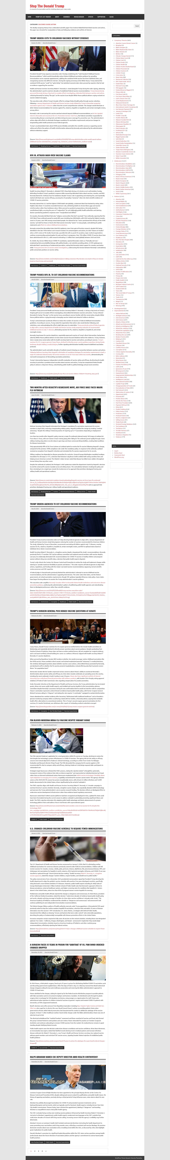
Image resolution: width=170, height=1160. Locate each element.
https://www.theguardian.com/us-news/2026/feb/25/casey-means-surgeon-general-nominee (65, 706)
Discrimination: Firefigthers (124, 166)
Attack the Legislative (122, 330)
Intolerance (117, 161)
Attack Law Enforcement (123, 324)
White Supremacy (121, 193)
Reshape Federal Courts (123, 284)
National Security (121, 265)
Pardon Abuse (120, 398)
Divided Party (120, 362)
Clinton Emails (120, 62)
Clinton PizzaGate (121, 69)
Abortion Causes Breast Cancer (125, 43)
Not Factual (119, 390)
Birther (118, 54)
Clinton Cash (120, 60)
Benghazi (119, 45)
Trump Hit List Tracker (43, 17)
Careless (55, 491)
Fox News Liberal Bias (123, 96)
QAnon (118, 132)
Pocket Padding (121, 409)
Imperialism (119, 246)
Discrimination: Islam (122, 168)
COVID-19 (44, 265)
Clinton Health (120, 64)
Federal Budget (121, 227)
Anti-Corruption (121, 203)
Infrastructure (120, 248)
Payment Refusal (121, 405)
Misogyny (119, 174)
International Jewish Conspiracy (126, 107)
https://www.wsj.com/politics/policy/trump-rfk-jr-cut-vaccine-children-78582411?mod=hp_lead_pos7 (67, 373)
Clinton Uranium (121, 71)
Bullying (118, 339)
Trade (117, 297)
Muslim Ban (119, 263)
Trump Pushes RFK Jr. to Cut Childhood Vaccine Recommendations (62, 274)
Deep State (119, 77)
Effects (90, 17)
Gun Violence (120, 235)
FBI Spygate (119, 88)
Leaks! (118, 113)
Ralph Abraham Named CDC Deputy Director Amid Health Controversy (64, 1056)
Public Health (66, 146)
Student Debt (120, 288)
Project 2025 (120, 278)
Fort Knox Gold (120, 94)
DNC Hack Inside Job (122, 81)
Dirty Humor (120, 360)
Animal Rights (120, 201)
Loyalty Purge (120, 383)
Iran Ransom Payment (123, 109)
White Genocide (121, 158)
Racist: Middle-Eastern (123, 187)
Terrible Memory (121, 430)
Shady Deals (119, 422)
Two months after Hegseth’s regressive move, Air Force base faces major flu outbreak (66, 389)
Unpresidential (119, 310)
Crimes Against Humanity (124, 352)
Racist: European (121, 181)
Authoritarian (45, 602)
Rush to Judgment (121, 418)
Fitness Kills (119, 92)
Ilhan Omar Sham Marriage (124, 105)
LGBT (117, 257)
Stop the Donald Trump (49, 43)
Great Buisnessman (122, 233)
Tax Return (119, 428)
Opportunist (119, 394)
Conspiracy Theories (120, 40)
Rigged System (120, 137)
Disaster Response (121, 220)
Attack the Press (121, 332)
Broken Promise (121, 337)
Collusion (119, 345)
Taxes (117, 291)
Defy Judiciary (120, 356)
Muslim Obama (120, 117)
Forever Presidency (122, 364)
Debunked (66, 17)
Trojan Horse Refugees (123, 149)
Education (119, 222)
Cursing (118, 354)
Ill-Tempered (120, 371)
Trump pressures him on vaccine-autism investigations (51, 247)
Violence (118, 437)
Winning (118, 305)
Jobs (117, 252)
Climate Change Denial (123, 56)
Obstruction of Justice (123, 392)
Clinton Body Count (122, 58)
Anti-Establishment (122, 205)
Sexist (118, 191)
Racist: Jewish (120, 185)
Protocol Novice (121, 415)
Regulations (119, 282)
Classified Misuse (121, 343)
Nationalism (119, 267)
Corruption (54, 602)
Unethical (119, 432)
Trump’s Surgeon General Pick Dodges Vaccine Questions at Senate (63, 611)
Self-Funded (119, 286)
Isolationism (119, 250)
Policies (116, 196)
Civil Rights (119, 212)
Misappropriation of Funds (124, 386)
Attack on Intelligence (123, 326)
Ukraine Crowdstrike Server (124, 152)
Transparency (120, 299)
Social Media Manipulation (124, 143)
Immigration (120, 244)
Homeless (119, 242)
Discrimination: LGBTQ (123, 170)
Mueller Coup (120, 115)
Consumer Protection (122, 214)
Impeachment (120, 373)
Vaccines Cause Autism (78, 146)
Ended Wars (119, 83)
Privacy (118, 276)
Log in (116, 451)
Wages (118, 301)
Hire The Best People (64, 265)
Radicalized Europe (122, 134)
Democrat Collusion (122, 79)
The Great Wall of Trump (123, 293)
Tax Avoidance (120, 426)
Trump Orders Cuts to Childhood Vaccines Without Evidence (59, 38)
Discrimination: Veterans (67, 491)
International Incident (122, 381)
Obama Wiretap (121, 122)
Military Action (81, 491)
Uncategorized (119, 308)
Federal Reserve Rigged (123, 90)
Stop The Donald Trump (47, 6)
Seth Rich (119, 139)
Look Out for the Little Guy (124, 259)
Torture (118, 295)
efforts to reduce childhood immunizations (53, 225)
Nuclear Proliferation (122, 271)
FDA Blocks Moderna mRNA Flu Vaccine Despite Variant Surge (60, 720)
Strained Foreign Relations (124, 424)
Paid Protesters (121, 128)
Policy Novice (120, 411)
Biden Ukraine (120, 51)
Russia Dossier (79, 17)
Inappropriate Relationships (124, 375)
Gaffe (117, 366)
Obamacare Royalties (122, 124)
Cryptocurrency (120, 218)
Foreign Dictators (121, 229)
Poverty (118, 274)
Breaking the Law (46, 146)
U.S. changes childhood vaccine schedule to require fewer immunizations (66, 828)
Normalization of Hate (123, 388)
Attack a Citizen (121, 322)
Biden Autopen (120, 47)
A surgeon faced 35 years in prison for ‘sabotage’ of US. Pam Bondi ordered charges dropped (67, 946)
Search (137, 26)
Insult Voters (120, 377)
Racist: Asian (120, 178)
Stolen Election (120, 147)
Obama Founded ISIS (122, 120)
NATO (118, 269)
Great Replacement (122, 100)
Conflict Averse (121, 347)
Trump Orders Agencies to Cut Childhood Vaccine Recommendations (63, 504)
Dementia (119, 358)
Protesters (119, 413)
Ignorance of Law (121, 369)
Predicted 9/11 (120, 130)
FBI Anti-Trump (120, 86)
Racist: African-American (123, 176)
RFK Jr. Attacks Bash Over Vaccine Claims (50, 155)
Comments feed (119, 455)
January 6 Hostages (122, 111)
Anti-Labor (119, 208)
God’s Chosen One (121, 98)
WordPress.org (119, 457)
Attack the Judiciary (122, 328)
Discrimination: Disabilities (124, 164)
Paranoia (118, 396)
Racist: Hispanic (120, 183)
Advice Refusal (120, 313)
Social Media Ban (121, 141)
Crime (118, 216)
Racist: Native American (123, 189)
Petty (117, 407)
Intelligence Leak (121, 379)
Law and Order (43, 1047)
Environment (120, 225)
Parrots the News (121, 401)
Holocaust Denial (121, 103)
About (57, 17)
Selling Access (120, 420)
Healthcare (56, 146)
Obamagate (119, 126)
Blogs (112, 17)
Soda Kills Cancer (121, 145)
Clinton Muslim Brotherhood (125, 66)
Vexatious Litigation (122, 435)
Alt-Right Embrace (121, 315)
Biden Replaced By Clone (123, 49)
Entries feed (118, 453)
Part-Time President (122, 403)
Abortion (118, 199)
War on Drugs (120, 303)
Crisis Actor (119, 75)
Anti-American (120, 318)
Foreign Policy (120, 231)
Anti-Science (34, 146)
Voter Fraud (119, 156)
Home (29, 17)
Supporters (101, 17)
